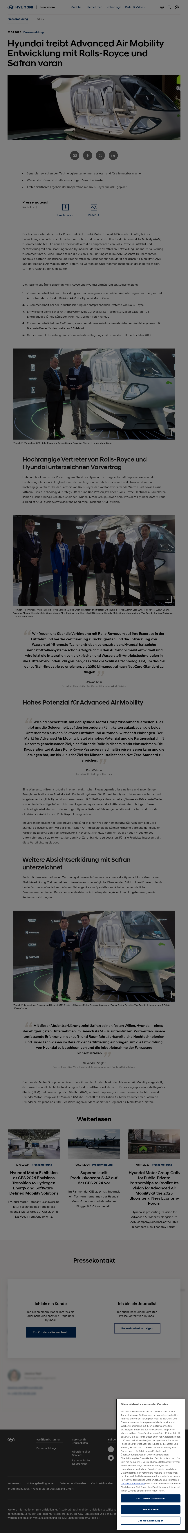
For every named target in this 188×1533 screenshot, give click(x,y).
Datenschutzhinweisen (133, 1483)
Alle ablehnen (150, 1509)
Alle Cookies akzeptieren (150, 1498)
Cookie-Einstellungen (151, 1520)
